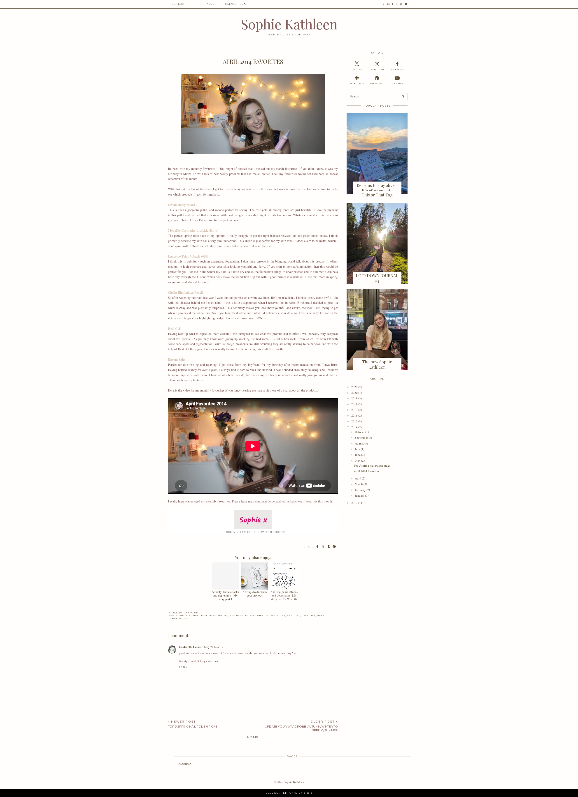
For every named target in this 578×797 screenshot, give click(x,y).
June (358, 455)
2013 (354, 503)
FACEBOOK (249, 532)
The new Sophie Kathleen (377, 364)
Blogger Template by (289, 792)
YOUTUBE (280, 532)
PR (196, 3)
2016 (354, 415)
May (358, 460)
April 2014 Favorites (366, 471)
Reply (183, 667)
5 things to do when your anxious (255, 593)
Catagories (234, 3)
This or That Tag (377, 195)
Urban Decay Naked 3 (183, 204)
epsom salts (239, 615)
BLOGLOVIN (230, 532)
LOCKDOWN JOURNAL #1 (377, 278)
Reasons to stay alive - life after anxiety (377, 188)
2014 (354, 427)
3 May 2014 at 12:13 (215, 647)
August (359, 443)
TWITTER (266, 532)
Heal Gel (293, 615)
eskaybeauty (259, 615)
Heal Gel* (175, 328)
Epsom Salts (176, 359)
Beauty (222, 615)
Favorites (277, 615)
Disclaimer (184, 764)
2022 (354, 387)
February (360, 490)
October (360, 432)
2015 (354, 421)
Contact (178, 3)
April (358, 478)
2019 (354, 398)
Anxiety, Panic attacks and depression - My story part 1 (225, 595)
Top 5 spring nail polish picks (372, 465)
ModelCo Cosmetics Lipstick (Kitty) (193, 230)
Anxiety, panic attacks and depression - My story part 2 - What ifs (284, 595)
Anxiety (185, 615)
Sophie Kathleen (289, 24)
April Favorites (204, 615)
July (357, 449)
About (211, 3)
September (361, 437)
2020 (354, 393)
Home (253, 737)
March (359, 484)
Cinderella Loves (189, 647)
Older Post (301, 726)
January (359, 495)
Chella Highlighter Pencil (185, 292)
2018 (354, 404)
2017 (354, 410)
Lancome (308, 615)
